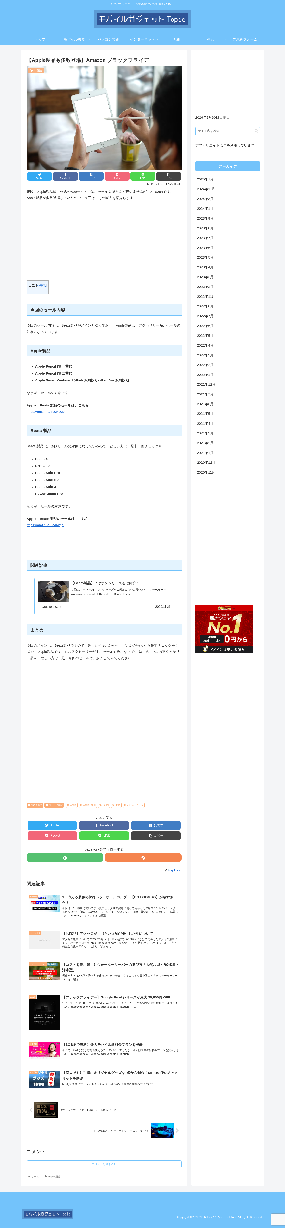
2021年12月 (206, 384)
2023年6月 (205, 248)
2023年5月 (205, 257)
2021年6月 (205, 404)
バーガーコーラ (135, 805)
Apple (73, 805)
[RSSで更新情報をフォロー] (143, 857)
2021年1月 (205, 453)
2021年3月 (205, 433)
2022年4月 (205, 345)
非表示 (41, 285)
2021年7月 (205, 394)
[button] (256, 131)
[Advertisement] (104, 241)
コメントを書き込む (104, 1164)
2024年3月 (205, 199)
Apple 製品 (36, 805)
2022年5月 (205, 335)
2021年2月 (205, 443)
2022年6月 (205, 326)
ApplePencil (89, 805)
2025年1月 (205, 179)
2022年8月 (205, 306)
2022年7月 (205, 316)
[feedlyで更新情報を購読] (65, 857)
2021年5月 (205, 414)
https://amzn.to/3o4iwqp (45, 525)
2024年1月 (205, 209)
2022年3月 (205, 355)
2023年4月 (205, 267)
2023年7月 (205, 238)
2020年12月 (206, 462)
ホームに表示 (56, 805)
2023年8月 (205, 228)
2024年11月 (206, 189)
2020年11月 (206, 472)
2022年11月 (206, 297)
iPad (118, 805)
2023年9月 (205, 218)
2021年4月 (205, 423)
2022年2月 (205, 365)
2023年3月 (205, 277)
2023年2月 (205, 287)
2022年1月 (205, 375)
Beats (106, 805)
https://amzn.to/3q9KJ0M (46, 412)
